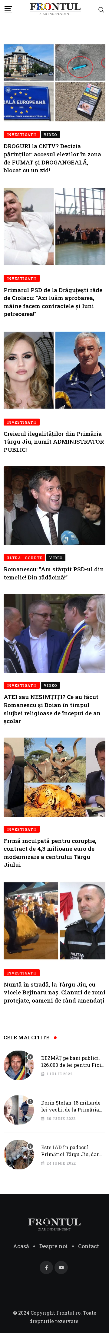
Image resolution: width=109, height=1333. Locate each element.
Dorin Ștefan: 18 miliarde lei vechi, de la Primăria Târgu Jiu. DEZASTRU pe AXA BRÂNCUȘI (71, 1112)
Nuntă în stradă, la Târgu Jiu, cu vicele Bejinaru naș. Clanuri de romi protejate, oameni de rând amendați (54, 992)
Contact (88, 1246)
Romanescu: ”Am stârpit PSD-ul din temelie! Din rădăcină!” (54, 573)
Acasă (21, 1246)
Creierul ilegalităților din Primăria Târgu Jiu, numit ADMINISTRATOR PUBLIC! (54, 441)
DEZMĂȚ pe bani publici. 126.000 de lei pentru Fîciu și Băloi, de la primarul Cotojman (72, 1068)
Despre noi (53, 1246)
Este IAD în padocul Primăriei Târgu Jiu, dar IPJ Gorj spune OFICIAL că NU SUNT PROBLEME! (72, 1157)
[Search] (101, 9)
